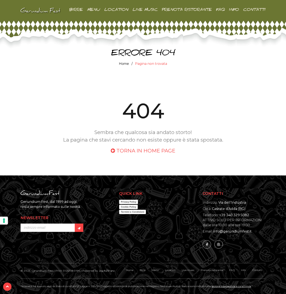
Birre (76, 10)
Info (234, 10)
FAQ (220, 10)
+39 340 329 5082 (234, 215)
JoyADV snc (107, 270)
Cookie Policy (128, 206)
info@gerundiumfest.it (232, 231)
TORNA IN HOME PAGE (145, 151)
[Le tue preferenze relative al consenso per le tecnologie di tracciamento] (4, 221)
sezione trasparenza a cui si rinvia (231, 286)
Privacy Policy (128, 201)
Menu (93, 10)
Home (124, 64)
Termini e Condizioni (132, 211)
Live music (145, 10)
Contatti (254, 10)
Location (116, 10)
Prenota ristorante (187, 10)
